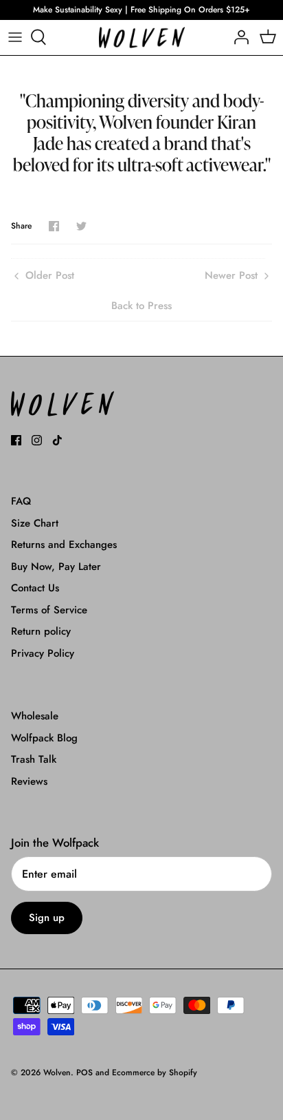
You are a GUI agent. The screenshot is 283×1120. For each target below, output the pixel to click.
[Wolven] (142, 37)
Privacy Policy (42, 653)
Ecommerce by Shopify (154, 1072)
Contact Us (35, 587)
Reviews (29, 781)
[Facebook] (16, 440)
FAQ (21, 501)
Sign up (47, 917)
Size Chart (34, 523)
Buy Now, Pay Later (56, 566)
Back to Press (141, 305)
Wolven (57, 1072)
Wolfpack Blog (44, 738)
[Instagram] (37, 440)
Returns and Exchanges (64, 544)
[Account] (238, 37)
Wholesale (34, 715)
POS (84, 1072)
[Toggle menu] (15, 37)
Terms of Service (49, 609)
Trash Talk (33, 759)
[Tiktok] (57, 440)
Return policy (41, 631)
